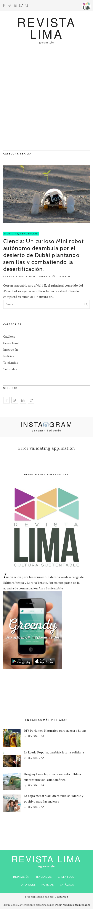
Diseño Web (61, 896)
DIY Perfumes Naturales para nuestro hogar (55, 730)
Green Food (11, 343)
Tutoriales (10, 369)
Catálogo (9, 336)
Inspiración (10, 350)
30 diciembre (38, 276)
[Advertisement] (46, 99)
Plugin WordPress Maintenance (72, 904)
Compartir (63, 276)
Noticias (11, 233)
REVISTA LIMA (46, 27)
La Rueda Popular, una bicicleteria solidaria (54, 752)
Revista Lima (15, 276)
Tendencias (29, 233)
